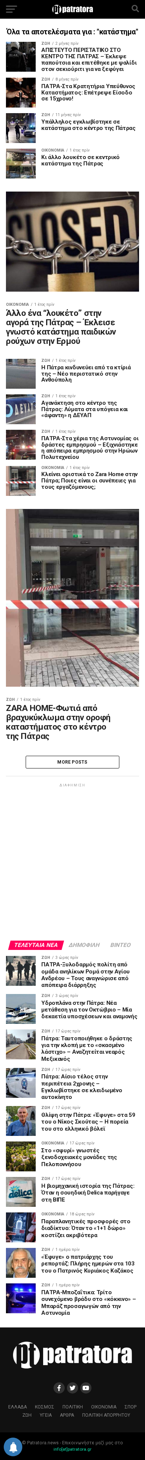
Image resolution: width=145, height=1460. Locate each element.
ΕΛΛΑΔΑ (17, 1407)
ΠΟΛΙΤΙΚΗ (72, 1407)
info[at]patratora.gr (72, 1449)
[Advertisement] (72, 861)
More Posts (72, 762)
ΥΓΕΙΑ (46, 1415)
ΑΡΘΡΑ (67, 1415)
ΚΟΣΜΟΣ (44, 1407)
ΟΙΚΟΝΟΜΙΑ (103, 1407)
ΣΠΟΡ (130, 1407)
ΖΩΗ (27, 1415)
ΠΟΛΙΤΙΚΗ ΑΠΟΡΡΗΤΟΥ (106, 1415)
